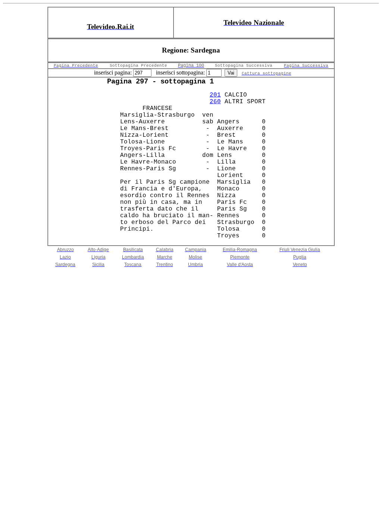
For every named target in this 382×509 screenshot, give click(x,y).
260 (215, 101)
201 (215, 95)
